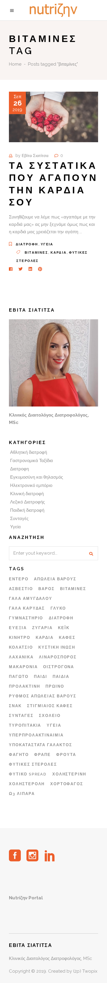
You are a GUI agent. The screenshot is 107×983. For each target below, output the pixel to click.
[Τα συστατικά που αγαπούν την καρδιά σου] (53, 117)
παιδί (40, 676)
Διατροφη (27, 244)
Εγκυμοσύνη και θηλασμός (36, 477)
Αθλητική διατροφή (28, 452)
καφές (67, 637)
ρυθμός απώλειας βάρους (42, 696)
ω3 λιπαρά (22, 793)
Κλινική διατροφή (27, 493)
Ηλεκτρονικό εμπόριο (31, 485)
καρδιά (59, 253)
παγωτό (19, 676)
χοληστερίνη (69, 774)
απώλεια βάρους (55, 579)
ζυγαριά (42, 628)
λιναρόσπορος (58, 657)
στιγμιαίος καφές (50, 706)
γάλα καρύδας (27, 608)
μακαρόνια (23, 667)
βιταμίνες (36, 253)
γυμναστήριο (26, 618)
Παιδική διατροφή (27, 510)
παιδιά (61, 676)
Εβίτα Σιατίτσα (35, 155)
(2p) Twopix (85, 971)
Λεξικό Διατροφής (27, 502)
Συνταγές (19, 518)
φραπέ (42, 754)
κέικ (64, 628)
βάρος (46, 589)
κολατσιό (21, 647)
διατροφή (61, 618)
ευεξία (18, 628)
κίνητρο (19, 637)
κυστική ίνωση (56, 647)
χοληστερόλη (27, 784)
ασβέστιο (21, 589)
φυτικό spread (28, 774)
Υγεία (47, 244)
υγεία (54, 725)
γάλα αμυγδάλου (30, 598)
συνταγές (21, 715)
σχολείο (50, 715)
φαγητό (19, 754)
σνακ (15, 706)
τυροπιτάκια (25, 725)
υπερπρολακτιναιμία (36, 735)
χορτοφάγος (67, 784)
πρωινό (54, 686)
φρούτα (66, 754)
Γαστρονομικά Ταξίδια (31, 460)
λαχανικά (21, 657)
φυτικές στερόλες (33, 764)
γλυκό (58, 608)
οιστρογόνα (58, 667)
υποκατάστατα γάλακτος (40, 745)
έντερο (19, 579)
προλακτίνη (24, 686)
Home (15, 64)
